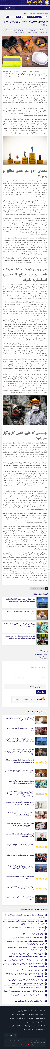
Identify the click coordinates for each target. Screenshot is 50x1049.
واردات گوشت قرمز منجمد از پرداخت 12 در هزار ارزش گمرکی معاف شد (20, 814)
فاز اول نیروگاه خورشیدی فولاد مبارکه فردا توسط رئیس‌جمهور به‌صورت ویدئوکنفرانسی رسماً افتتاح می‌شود (28, 954)
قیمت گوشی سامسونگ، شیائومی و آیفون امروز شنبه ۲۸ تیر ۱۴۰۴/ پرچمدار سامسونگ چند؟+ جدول (25, 922)
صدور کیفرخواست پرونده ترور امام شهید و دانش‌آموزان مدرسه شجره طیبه (19, 824)
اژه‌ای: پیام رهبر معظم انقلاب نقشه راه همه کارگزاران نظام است (20, 835)
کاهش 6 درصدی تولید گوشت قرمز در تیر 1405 (20, 729)
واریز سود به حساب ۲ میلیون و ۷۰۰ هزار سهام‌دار (27, 983)
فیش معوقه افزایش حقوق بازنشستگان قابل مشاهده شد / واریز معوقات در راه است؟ (20, 600)
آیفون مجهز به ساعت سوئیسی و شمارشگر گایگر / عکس (20, 877)
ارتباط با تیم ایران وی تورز (35, 1014)
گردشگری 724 (27, 1029)
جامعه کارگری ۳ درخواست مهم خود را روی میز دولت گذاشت (27, 996)
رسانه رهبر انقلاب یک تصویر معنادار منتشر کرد (28, 937)
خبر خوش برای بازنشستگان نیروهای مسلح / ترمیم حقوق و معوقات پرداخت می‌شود (20, 637)
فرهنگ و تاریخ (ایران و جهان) (34, 1026)
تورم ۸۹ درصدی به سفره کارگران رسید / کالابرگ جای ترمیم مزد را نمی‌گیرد (19, 624)
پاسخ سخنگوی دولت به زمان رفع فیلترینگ (29, 1001)
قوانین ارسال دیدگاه (36, 686)
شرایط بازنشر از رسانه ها (36, 1018)
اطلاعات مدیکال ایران (15, 1026)
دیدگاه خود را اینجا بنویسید (37, 667)
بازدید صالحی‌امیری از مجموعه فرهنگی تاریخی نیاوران (25, 987)
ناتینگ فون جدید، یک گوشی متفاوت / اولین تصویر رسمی (23, 960)
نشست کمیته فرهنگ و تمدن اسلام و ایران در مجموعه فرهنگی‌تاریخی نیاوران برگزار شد (27, 942)
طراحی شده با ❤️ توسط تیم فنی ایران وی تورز (25, 1045)
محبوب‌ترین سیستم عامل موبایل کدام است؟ (19, 844)
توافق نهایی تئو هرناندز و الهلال (33, 933)
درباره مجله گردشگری (24, 1011)
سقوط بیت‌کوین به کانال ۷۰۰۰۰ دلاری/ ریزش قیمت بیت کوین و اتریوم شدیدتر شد (26, 948)
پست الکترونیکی (19, 677)
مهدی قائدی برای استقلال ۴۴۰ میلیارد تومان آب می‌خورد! (24, 980)
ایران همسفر (39, 1029)
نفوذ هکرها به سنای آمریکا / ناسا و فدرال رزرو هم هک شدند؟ (20, 888)
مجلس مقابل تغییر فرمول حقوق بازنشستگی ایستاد (20, 612)
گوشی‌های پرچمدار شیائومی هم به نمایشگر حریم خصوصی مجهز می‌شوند (19, 761)
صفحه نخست (44, 13)
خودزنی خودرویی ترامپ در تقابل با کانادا (20, 855)
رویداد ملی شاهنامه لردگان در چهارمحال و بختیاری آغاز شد (20, 898)
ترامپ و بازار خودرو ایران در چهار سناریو (30, 970)
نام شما (43, 677)
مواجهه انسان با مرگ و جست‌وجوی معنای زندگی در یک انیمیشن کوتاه (20, 803)
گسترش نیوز (35, 588)
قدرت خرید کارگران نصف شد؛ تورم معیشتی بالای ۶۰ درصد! (23, 991)
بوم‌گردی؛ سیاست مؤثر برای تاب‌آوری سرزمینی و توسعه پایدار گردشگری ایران (26, 974)
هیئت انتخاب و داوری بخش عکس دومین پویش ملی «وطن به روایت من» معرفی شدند (25, 964)
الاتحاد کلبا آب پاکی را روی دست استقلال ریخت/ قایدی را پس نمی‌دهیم (26, 916)
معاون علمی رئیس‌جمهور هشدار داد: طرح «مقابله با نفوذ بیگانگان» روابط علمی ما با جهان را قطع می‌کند (20, 793)
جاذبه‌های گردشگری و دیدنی (35, 1022)
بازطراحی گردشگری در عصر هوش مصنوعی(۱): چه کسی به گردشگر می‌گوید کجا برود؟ (19, 751)
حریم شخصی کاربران (18, 1014)
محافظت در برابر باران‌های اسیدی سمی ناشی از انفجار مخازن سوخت (27, 928)
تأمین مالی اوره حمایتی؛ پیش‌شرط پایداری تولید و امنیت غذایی (20, 718)
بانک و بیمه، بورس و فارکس (32, 13)
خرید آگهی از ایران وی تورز (17, 1018)
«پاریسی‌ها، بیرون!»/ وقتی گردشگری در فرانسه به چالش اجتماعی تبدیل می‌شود (21, 866)
